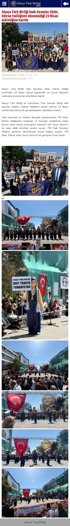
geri (65, 4)
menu (4, 3)
